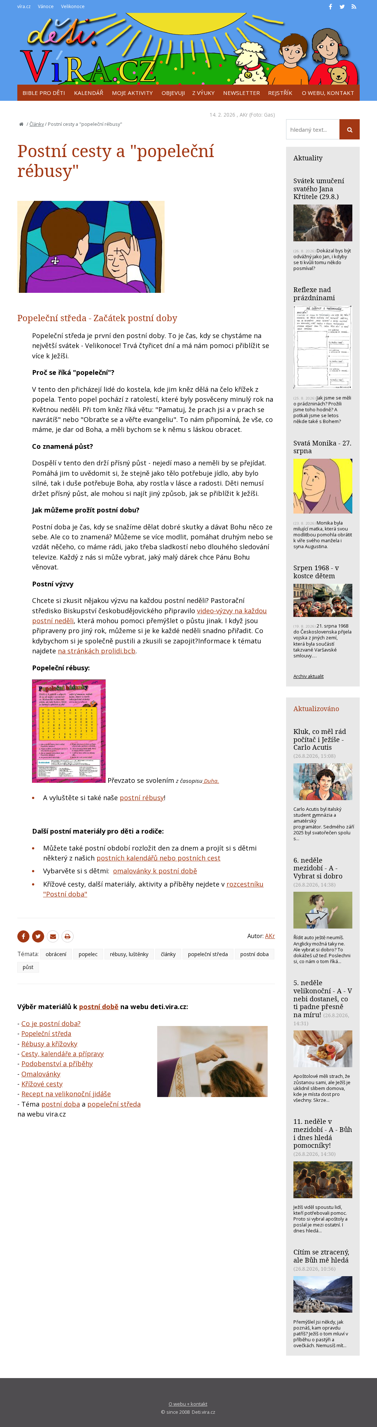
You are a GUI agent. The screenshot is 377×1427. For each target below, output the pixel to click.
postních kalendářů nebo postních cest (158, 857)
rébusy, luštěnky (129, 954)
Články (36, 124)
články (168, 954)
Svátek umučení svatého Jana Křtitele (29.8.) (318, 188)
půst (28, 966)
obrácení (56, 954)
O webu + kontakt (188, 1404)
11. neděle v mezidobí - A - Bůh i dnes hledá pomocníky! (322, 1133)
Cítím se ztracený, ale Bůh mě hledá (321, 1255)
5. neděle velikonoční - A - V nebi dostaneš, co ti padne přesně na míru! (322, 998)
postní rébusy (142, 797)
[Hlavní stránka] (21, 124)
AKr (244, 114)
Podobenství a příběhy (57, 1063)
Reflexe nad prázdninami (314, 293)
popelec (88, 954)
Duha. (210, 780)
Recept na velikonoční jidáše (66, 1093)
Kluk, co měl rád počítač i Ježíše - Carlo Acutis (319, 739)
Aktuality (308, 157)
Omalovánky (40, 1073)
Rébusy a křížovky (49, 1043)
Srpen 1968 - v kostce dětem (316, 571)
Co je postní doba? (51, 1023)
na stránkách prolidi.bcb (96, 650)
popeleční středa (208, 954)
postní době (99, 1006)
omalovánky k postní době (155, 870)
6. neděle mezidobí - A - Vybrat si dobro (317, 868)
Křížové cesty (42, 1083)
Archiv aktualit (308, 676)
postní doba (254, 954)
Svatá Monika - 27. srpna (322, 447)
